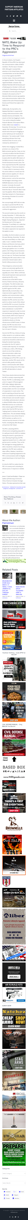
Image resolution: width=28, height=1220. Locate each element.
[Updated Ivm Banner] (14, 559)
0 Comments (6, 597)
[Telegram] (22, 503)
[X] (8, 503)
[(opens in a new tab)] (21, 573)
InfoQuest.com (14, 1212)
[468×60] (14, 37)
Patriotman (6, 487)
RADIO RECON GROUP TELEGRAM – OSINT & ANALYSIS (20, 590)
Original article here (8, 55)
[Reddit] (11, 503)
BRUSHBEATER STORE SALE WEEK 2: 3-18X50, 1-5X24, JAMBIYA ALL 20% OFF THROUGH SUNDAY (7, 587)
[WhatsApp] (17, 503)
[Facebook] (5, 503)
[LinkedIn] (14, 503)
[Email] (19, 503)
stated (16, 125)
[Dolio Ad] (14, 510)
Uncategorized (11, 488)
